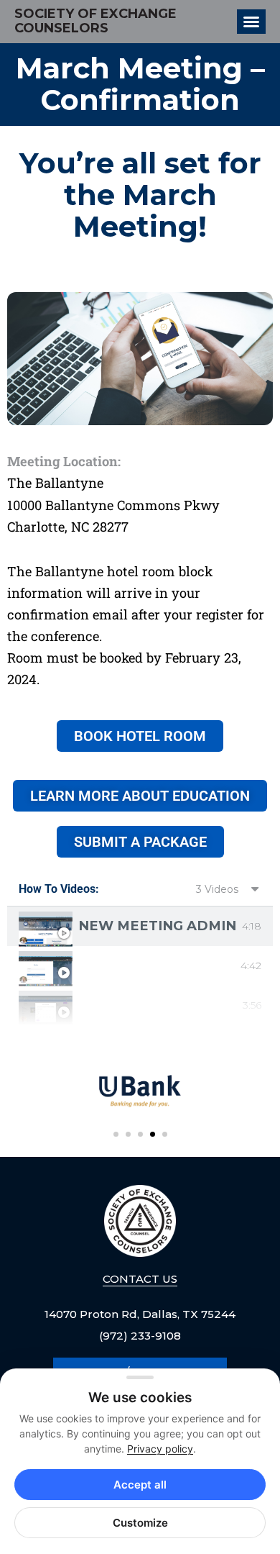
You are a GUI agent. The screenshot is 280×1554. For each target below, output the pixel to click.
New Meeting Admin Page (157, 925)
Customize (140, 1523)
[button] (115, 1134)
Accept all (140, 1484)
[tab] (140, 926)
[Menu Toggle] (251, 21)
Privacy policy (160, 1448)
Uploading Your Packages (157, 1005)
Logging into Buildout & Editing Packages (156, 965)
